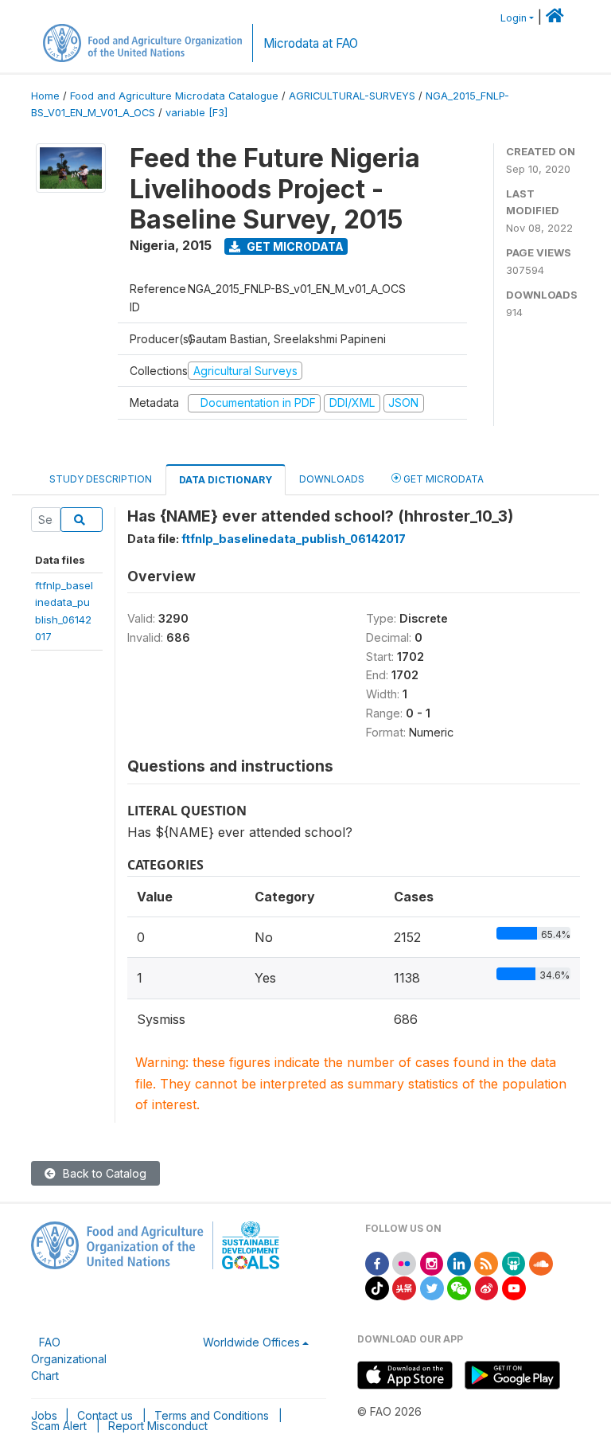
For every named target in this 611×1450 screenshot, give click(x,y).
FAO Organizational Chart (69, 1358)
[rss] (486, 1262)
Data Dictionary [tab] (225, 480)
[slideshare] (514, 1262)
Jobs (44, 1415)
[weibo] (487, 1287)
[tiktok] (377, 1287)
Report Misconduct (158, 1425)
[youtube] (514, 1287)
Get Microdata (294, 246)
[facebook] (377, 1262)
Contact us (105, 1415)
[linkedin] (459, 1262)
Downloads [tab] (331, 479)
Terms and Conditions (211, 1415)
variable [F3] (196, 113)
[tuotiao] (404, 1287)
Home (45, 96)
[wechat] (459, 1287)
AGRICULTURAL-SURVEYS (352, 96)
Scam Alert (59, 1425)
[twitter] (432, 1287)
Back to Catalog (103, 1173)
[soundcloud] (541, 1262)
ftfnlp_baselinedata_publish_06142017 (293, 538)
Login (513, 18)
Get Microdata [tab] (442, 479)
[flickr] (404, 1262)
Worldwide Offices (251, 1342)
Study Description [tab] (100, 479)
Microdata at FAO (310, 43)
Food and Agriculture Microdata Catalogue (174, 96)
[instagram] (432, 1262)
